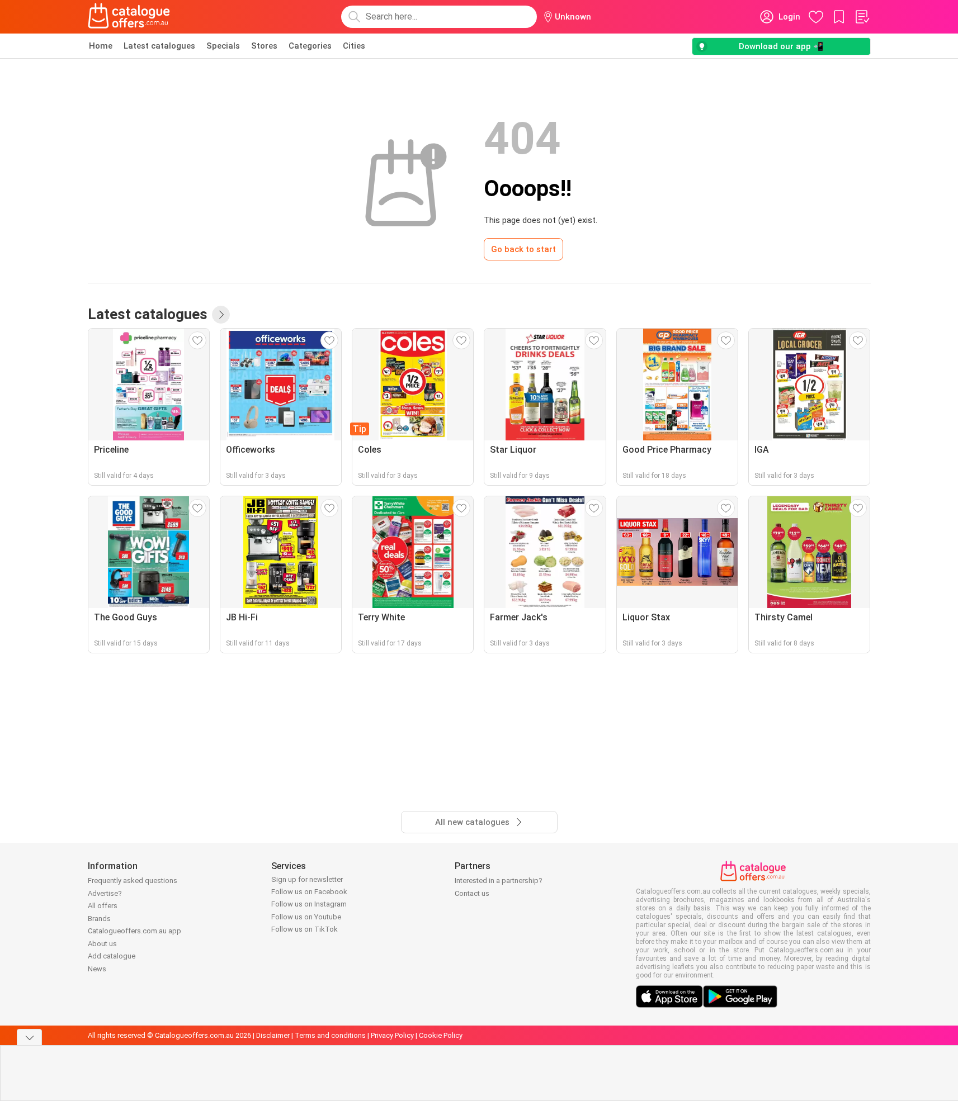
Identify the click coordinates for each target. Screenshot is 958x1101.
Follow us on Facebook (309, 892)
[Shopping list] (862, 17)
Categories (310, 46)
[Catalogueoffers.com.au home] (129, 17)
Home (100, 46)
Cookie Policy (441, 1035)
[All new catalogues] (221, 315)
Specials (223, 46)
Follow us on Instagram (309, 904)
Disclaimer (273, 1035)
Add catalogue (111, 956)
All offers (102, 905)
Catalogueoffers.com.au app (134, 931)
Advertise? (105, 893)
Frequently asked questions (132, 880)
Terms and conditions (330, 1035)
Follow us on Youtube (306, 917)
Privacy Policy (392, 1035)
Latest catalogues (159, 46)
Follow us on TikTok (304, 929)
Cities (354, 46)
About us (102, 943)
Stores (264, 46)
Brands (99, 918)
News (97, 969)
